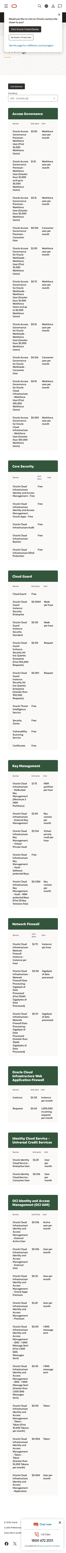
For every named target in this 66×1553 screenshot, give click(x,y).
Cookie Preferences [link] (12, 1527)
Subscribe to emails (13, 1532)
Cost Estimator (16, 86)
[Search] (40, 6)
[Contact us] (60, 6)
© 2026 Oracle (10, 1522)
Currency (12, 93)
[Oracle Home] (14, 6)
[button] (6, 6)
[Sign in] (53, 6)
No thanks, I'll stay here (21, 37)
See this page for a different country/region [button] (31, 45)
